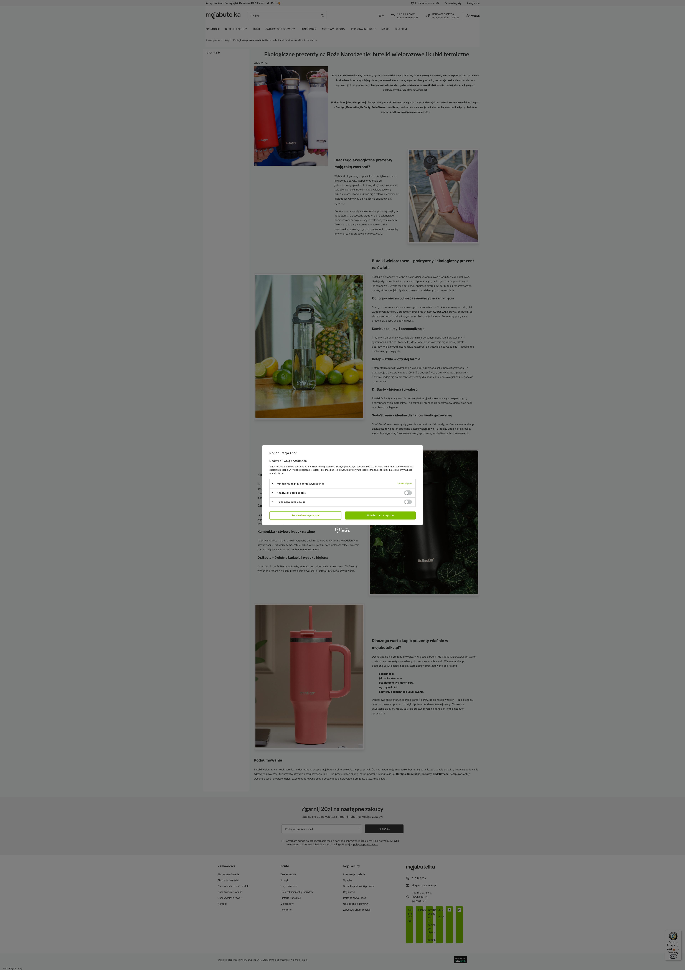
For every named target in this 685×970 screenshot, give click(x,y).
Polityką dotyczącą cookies (350, 466)
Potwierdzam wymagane (305, 515)
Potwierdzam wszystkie (380, 515)
